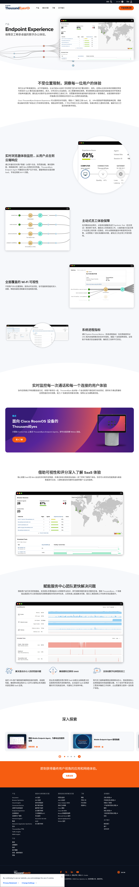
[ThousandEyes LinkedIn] (72, 872)
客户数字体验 (39, 805)
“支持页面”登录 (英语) (110, 813)
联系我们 (106, 824)
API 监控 (37, 797)
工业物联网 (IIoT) (40, 813)
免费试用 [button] (69, 776)
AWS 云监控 (61, 800)
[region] (32, 880)
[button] (119, 2)
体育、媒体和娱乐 (17, 853)
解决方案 (45, 8)
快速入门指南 (108, 803)
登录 (128, 2)
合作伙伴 (106, 829)
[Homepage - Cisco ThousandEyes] (19, 7)
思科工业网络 (62, 805)
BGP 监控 (38, 800)
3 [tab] (71, 757)
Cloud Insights (16, 803)
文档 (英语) (107, 797)
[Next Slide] (79, 756)
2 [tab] (68, 757)
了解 (53, 8)
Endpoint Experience (18, 810)
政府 (13, 847)
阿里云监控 (61, 797)
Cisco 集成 (61, 808)
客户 (105, 826)
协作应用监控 (39, 803)
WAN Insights (16, 834)
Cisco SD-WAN (62, 810)
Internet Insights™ (17, 818)
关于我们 (61, 8)
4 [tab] (74, 757)
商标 (79, 875)
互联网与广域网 (16, 816)
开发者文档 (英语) (109, 800)
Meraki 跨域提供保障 (64, 813)
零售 (13, 855)
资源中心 (83, 805)
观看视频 (31, 747)
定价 (13, 826)
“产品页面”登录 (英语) (110, 805)
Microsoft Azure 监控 (64, 816)
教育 (13, 842)
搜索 (107, 2)
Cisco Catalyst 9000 (64, 803)
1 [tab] (65, 757)
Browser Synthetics (18, 800)
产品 (37, 8)
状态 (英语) (107, 810)
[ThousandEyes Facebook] (61, 872)
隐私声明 (74, 875)
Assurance (15, 797)
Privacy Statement (10, 883)
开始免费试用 (126, 8)
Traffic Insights (16, 832)
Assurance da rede (40, 818)
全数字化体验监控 (17, 808)
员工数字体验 (39, 824)
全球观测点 (15, 813)
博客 (82, 797)
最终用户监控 (39, 808)
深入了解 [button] (19, 440)
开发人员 (83, 800)
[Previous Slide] (59, 756)
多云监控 (37, 816)
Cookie (86, 875)
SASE (36, 821)
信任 (105, 816)
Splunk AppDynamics (64, 818)
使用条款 (67, 875)
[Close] (62, 877)
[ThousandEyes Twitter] (66, 872)
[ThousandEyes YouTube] (77, 872)
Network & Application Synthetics (22, 824)
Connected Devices (18, 805)
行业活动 (83, 803)
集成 (13, 821)
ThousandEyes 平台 (18, 829)
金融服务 (14, 845)
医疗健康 (14, 850)
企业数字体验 (39, 810)
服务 (105, 808)
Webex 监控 (61, 821)
